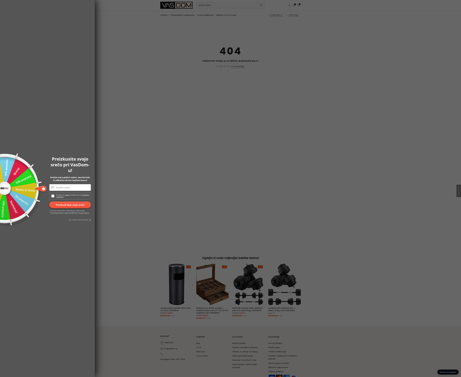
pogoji (67, 195)
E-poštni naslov (63, 188)
